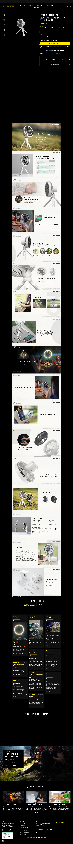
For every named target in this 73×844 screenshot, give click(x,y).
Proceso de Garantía (24, 827)
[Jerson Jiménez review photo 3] (17, 642)
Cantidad (42, 29)
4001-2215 (9, 829)
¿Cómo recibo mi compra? (55, 62)
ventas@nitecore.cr (9, 830)
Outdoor (50, 5)
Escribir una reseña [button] (43, 604)
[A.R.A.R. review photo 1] (36, 629)
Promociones (22, 825)
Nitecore (42, 13)
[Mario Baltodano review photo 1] (53, 627)
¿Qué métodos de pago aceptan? (55, 59)
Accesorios (41, 5)
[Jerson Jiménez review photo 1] (20, 631)
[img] (16, 616)
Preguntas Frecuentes (24, 823)
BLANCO (43, 36)
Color (41, 34)
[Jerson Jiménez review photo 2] (14, 642)
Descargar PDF (57, 53)
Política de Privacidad (24, 832)
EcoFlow (36, 7)
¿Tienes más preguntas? (55, 64)
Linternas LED (29, 5)
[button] (42, 23)
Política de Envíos (23, 829)
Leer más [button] (48, 645)
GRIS (48, 36)
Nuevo (21, 5)
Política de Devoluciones (25, 830)
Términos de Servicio (24, 834)
